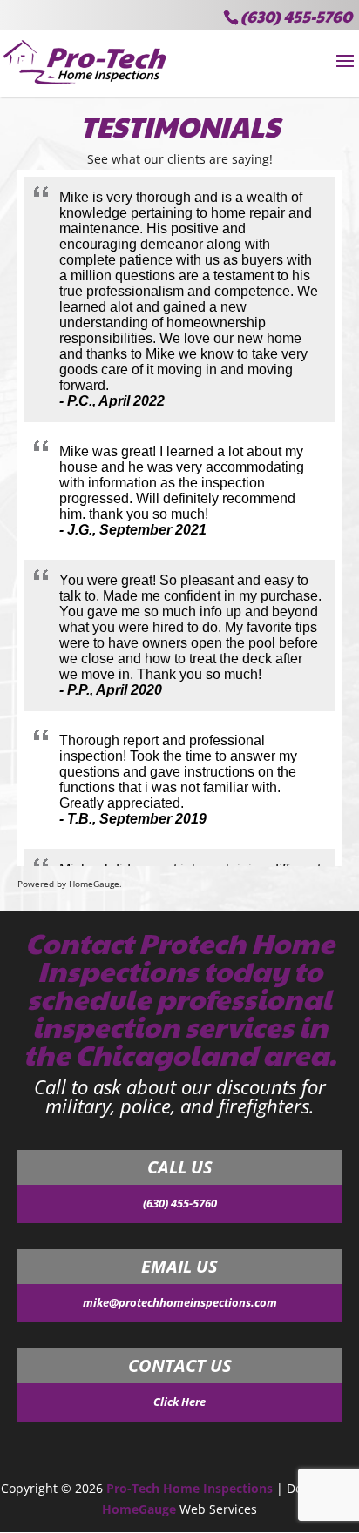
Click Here (179, 1401)
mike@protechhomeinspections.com (180, 1302)
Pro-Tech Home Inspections (189, 1488)
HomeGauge (139, 1509)
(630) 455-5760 (296, 16)
